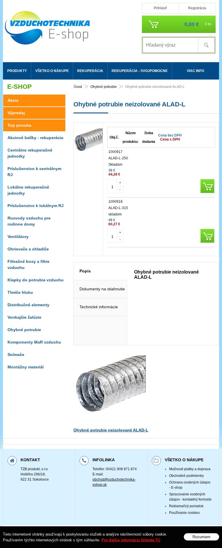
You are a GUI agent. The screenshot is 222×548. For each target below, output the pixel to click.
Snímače (16, 354)
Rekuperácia (90, 71)
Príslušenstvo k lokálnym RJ (36, 205)
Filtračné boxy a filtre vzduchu (28, 264)
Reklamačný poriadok (186, 506)
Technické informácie (98, 307)
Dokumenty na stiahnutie (102, 289)
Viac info (195, 71)
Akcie (13, 100)
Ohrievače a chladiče (28, 249)
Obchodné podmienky (186, 476)
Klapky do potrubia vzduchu (36, 280)
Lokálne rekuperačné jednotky (28, 190)
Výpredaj (16, 112)
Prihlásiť (160, 8)
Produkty (17, 71)
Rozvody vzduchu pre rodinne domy (29, 221)
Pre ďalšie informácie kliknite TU (130, 540)
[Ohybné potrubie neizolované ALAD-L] (88, 155)
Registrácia (197, 8)
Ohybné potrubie (103, 87)
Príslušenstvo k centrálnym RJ (34, 171)
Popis (85, 271)
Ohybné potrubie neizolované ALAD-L (110, 430)
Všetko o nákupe (52, 71)
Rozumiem (201, 537)
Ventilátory (18, 236)
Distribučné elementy (28, 304)
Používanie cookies (184, 513)
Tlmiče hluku (20, 292)
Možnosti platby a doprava (189, 469)
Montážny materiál (26, 367)
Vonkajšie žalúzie (24, 317)
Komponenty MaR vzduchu (34, 342)
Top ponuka (19, 125)
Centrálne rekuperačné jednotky (30, 153)
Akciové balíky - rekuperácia (35, 137)
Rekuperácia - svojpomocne (140, 71)
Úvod (78, 87)
